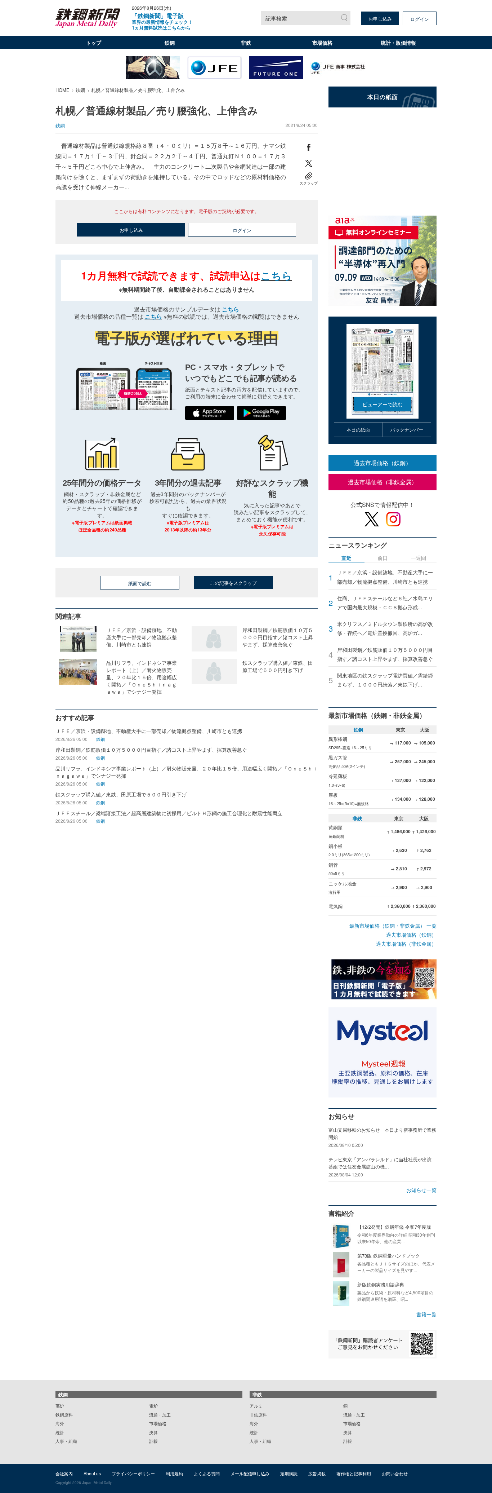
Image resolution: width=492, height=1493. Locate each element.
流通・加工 (160, 1415)
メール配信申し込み (250, 1473)
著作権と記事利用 (353, 1473)
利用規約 (174, 1473)
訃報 (153, 1441)
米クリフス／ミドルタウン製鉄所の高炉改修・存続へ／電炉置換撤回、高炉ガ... (385, 628)
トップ (93, 42)
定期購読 (289, 1473)
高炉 (59, 1406)
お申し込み (380, 18)
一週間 (418, 558)
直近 (346, 558)
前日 (382, 558)
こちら (276, 275)
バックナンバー (406, 429)
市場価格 (322, 42)
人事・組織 (66, 1441)
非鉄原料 (258, 1415)
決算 (153, 1432)
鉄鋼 (170, 42)
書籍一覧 (426, 1314)
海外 (59, 1423)
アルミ (256, 1406)
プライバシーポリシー (133, 1473)
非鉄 (246, 42)
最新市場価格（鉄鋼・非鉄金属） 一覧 (393, 925)
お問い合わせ (395, 1473)
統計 (59, 1432)
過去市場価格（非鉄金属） (382, 482)
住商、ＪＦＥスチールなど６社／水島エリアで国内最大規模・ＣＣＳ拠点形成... (385, 603)
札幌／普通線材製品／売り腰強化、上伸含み (138, 90)
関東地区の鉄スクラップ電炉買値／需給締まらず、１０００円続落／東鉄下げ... (385, 680)
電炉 (153, 1406)
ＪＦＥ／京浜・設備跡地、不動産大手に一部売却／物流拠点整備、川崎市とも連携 (385, 577)
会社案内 (64, 1473)
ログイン (419, 19)
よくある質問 (207, 1473)
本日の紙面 (358, 429)
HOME (62, 90)
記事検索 (276, 18)
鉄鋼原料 (64, 1415)
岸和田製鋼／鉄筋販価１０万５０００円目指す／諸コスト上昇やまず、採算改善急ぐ (385, 654)
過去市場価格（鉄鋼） (382, 463)
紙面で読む (140, 583)
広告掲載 (317, 1473)
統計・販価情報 (398, 42)
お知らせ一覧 (421, 1189)
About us (92, 1473)
